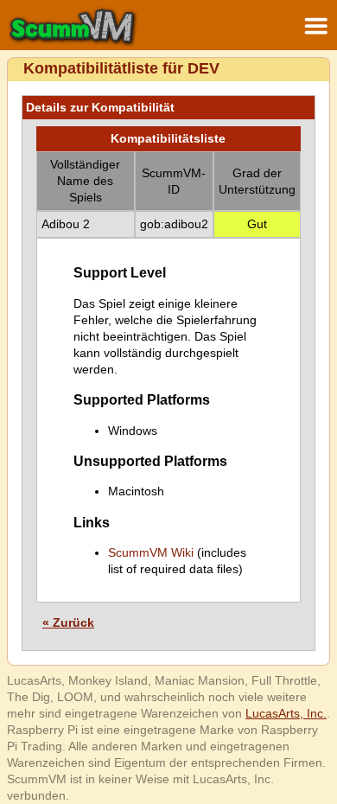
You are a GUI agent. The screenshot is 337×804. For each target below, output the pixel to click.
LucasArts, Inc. (286, 713)
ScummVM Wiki (151, 552)
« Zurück (68, 622)
